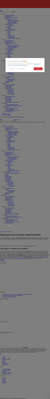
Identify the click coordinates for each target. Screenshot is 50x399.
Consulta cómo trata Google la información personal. (18, 65)
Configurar (12, 68)
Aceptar (38, 68)
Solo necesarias (21, 68)
